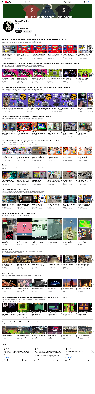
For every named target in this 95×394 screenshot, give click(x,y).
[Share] (22, 360)
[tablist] (47, 35)
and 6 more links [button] (24, 28)
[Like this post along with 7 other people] (4, 360)
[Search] (65, 2)
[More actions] (16, 54)
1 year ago (14, 348)
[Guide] (2, 2)
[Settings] (84, 2)
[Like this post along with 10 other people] (66, 360)
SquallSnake (4, 57)
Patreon (18, 28)
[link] (17, 355)
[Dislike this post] (7, 360)
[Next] (92, 49)
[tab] (4, 35)
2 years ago (76, 348)
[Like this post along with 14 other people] (35, 360)
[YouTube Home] (8, 2)
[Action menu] (30, 360)
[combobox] (44, 2)
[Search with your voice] (69, 2)
